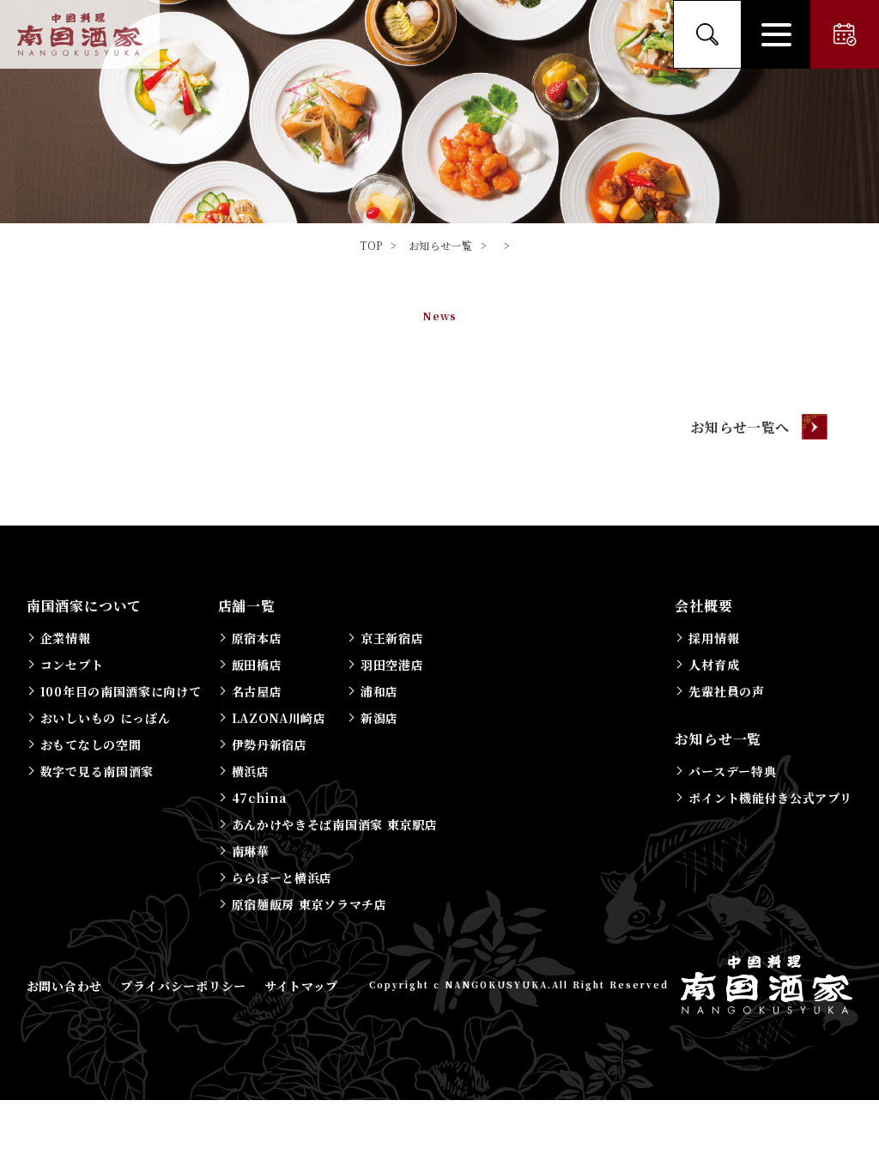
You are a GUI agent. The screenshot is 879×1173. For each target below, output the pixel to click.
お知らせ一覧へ (740, 427)
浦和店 (379, 691)
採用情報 (713, 638)
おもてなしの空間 (91, 744)
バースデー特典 (732, 771)
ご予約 (844, 34)
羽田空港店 (392, 664)
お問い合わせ (64, 986)
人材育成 (713, 664)
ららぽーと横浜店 (282, 877)
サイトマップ (301, 986)
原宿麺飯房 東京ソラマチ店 (309, 904)
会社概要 (703, 606)
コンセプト (72, 664)
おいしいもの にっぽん (105, 717)
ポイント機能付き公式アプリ (770, 797)
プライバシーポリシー (183, 986)
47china (259, 797)
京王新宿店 (392, 638)
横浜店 (251, 771)
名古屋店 (257, 691)
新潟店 (379, 717)
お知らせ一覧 (718, 739)
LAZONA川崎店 (279, 717)
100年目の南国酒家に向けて (121, 691)
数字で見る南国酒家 (97, 771)
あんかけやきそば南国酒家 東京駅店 (335, 824)
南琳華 (251, 851)
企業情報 (65, 638)
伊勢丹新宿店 (269, 744)
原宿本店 (257, 638)
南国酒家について (84, 606)
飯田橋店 (257, 664)
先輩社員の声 (726, 691)
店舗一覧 (247, 606)
